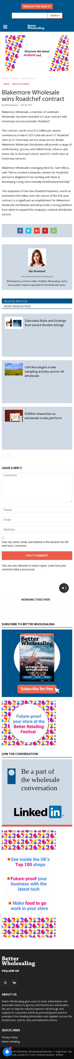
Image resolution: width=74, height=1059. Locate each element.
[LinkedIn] (14, 982)
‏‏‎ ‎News (6, 84)
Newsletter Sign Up (37, 6)
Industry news (20, 84)
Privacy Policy (10, 1037)
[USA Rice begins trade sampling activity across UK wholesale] (14, 369)
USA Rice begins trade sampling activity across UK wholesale (44, 371)
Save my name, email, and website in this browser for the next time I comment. (35, 543)
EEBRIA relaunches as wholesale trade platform (43, 416)
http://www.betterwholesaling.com (37, 276)
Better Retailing (11, 1041)
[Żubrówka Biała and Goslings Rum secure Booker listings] (14, 323)
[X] (5, 982)
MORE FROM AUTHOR (17, 306)
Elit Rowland (11, 105)
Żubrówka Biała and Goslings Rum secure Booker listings (45, 323)
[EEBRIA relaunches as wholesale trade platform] (14, 416)
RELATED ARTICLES (15, 301)
